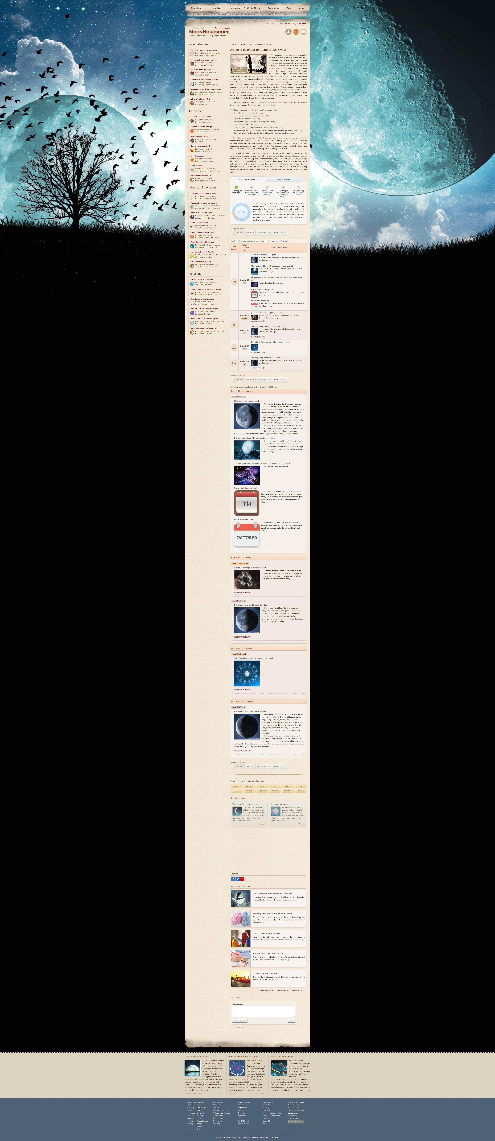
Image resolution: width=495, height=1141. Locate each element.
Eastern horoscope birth (201, 117)
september (205, 60)
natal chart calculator (235, 15)
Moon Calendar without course (203, 242)
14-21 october (261, 232)
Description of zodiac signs (202, 299)
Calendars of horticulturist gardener (206, 89)
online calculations (252, 15)
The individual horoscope (201, 127)
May (287, 786)
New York (302, 24)
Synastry (216, 1124)
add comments (240, 1021)
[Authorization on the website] (288, 32)
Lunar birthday (197, 166)
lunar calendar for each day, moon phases (207, 36)
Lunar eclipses (197, 223)
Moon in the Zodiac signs (201, 213)
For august (234, 8)
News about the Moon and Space (204, 318)
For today (215, 8)
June (300, 786)
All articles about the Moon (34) (204, 328)
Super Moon (268, 1121)
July (236, 790)
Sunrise (266, 1118)
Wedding (200, 1126)
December (300, 790)
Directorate (217, 1121)
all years (207, 70)
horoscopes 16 (283, 990)
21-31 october (273, 232)
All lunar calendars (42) (200, 99)
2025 (201, 70)
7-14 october (250, 232)
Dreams (200, 1105)
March (262, 786)
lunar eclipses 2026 (285, 15)
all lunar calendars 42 (266, 990)
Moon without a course (272, 1113)
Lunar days (273, 8)
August (249, 790)
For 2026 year (254, 8)
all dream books (214, 289)
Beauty (190, 1116)
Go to (262, 824)
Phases (289, 8)
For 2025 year (243, 1124)
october (214, 60)
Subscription (293, 1113)
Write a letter (293, 1108)
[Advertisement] (268, 850)
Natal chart (217, 1105)
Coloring (190, 1108)
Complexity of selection (248, 179)
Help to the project (295, 1122)
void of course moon (268, 15)
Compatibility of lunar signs (202, 232)
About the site (293, 1105)
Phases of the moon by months (204, 203)
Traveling (200, 1129)
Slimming (191, 1113)
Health (189, 1110)
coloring (215, 79)
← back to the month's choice (259, 44)
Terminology (292, 1116)
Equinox (266, 1124)
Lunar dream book (198, 289)
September (262, 790)
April (275, 786)
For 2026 (194, 70)
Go (294, 900)
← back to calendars (238, 44)
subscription (270, 24)
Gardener (191, 1118)
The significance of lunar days (203, 193)
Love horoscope (197, 156)
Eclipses (266, 1110)
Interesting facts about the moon (204, 309)
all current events (242, 593)
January (237, 786)
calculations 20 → (298, 990)
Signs (301, 8)
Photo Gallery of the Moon (202, 279)
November (287, 790)
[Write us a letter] (303, 32)
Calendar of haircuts (199, 79)
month (282, 232)
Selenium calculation (221, 1113)
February (249, 786)
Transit (216, 1108)
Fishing (190, 1124)
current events (258, 321)
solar (206, 223)
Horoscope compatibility (201, 146)
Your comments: (238, 1004)
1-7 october (239, 232)
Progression (218, 1118)
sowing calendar (195, 15)
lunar (221, 1116)
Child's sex (201, 1108)
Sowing (190, 1121)
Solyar (215, 1116)
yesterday (213, 50)
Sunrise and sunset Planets (202, 252)
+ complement (284, 24)
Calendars (196, 8)
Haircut (190, 1105)
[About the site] (296, 32)
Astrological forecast (199, 136)
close (292, 1021)
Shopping (200, 1124)
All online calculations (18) (202, 262)
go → (271, 260)
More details (284, 180)
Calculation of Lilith (221, 1110)
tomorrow (204, 50)
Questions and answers (297, 1110)
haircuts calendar (209, 15)
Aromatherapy (202, 1121)
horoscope (222, 15)
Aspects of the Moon (271, 1116)
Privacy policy (293, 1118)
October (275, 790)
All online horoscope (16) (201, 175)
